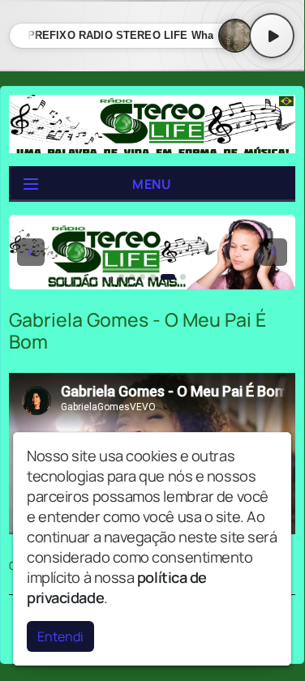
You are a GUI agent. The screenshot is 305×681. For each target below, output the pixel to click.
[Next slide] (273, 252)
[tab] (121, 277)
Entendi (60, 636)
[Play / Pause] (271, 35)
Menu (152, 184)
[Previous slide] (31, 252)
